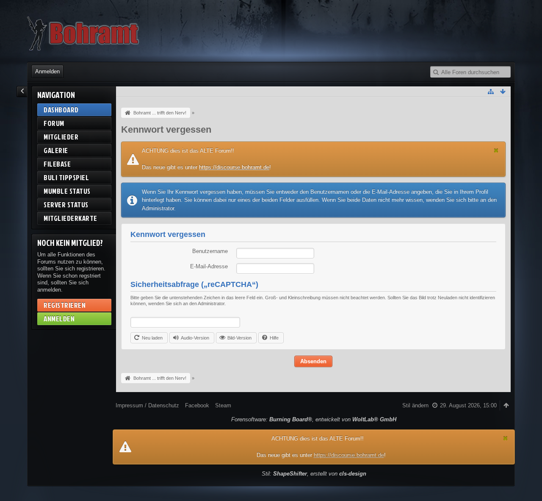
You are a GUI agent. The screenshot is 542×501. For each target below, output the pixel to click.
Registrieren (65, 305)
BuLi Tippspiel (66, 177)
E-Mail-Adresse (209, 266)
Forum (54, 123)
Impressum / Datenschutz (147, 405)
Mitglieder (61, 137)
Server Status (66, 204)
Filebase (57, 164)
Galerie (56, 150)
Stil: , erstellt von (314, 473)
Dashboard (61, 109)
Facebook (197, 405)
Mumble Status (67, 191)
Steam (223, 405)
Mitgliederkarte (70, 218)
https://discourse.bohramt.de (234, 167)
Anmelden (47, 71)
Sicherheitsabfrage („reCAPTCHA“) (194, 284)
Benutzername (210, 251)
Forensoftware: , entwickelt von (313, 419)
